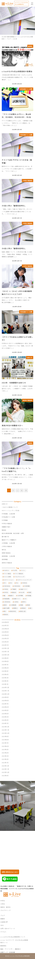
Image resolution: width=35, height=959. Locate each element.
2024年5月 (5, 710)
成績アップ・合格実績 (7, 952)
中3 (17, 583)
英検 (21, 605)
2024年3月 (5, 717)
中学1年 (24, 583)
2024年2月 (5, 720)
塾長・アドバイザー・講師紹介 (10, 949)
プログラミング (19, 577)
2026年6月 (5, 629)
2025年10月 (5, 655)
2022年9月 (5, 775)
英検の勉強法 (6, 553)
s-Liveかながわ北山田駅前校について (12, 937)
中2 (11, 583)
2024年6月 (5, 707)
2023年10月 (5, 733)
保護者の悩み (6, 527)
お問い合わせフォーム (7, 928)
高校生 (6, 614)
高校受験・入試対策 (8, 556)
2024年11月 (5, 691)
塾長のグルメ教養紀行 (9, 540)
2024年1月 (5, 723)
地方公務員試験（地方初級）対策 (13, 533)
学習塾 (29, 595)
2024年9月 (5, 697)
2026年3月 (5, 638)
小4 (25, 599)
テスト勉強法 (19, 573)
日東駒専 (13, 605)
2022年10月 (5, 772)
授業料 (2, 919)
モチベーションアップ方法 (10, 510)
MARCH (6, 570)
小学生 (16, 602)
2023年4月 (5, 753)
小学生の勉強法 (7, 546)
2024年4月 (5, 714)
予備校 (14, 589)
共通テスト (23, 589)
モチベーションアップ (24, 580)
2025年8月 (5, 661)
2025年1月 (5, 684)
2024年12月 (5, 687)
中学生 (6, 589)
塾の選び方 (5, 536)
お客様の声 (4, 922)
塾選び (11, 595)
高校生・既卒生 (5, 907)
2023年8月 (5, 740)
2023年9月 (5, 736)
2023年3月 (5, 756)
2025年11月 (5, 651)
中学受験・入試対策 (8, 514)
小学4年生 (7, 602)
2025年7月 (5, 665)
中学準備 (5, 520)
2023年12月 (5, 727)
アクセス (3, 932)
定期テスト (16, 599)
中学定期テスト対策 (8, 517)
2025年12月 (5, 648)
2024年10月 (5, 694)
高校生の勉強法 (7, 563)
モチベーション (8, 580)
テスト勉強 (7, 573)
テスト (23, 570)
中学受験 (27, 586)
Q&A (2, 925)
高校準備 (5, 559)
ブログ (2, 915)
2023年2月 (5, 759)
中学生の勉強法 (7, 523)
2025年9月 (5, 658)
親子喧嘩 (6, 608)
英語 (28, 605)
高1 (31, 608)
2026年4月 (5, 635)
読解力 (15, 608)
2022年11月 (5, 769)
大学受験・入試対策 (8, 543)
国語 (29, 592)
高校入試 (22, 611)
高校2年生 (13, 611)
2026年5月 (5, 632)
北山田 (22, 592)
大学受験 (20, 595)
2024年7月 (5, 704)
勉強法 (4, 530)
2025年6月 (5, 668)
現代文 (4, 550)
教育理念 (3, 946)
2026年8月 (5, 622)
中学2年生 (17, 586)
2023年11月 (5, 730)
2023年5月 (5, 749)
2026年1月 (5, 645)
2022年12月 (5, 766)
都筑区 (24, 608)
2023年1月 (5, 763)
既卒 (5, 605)
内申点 (6, 592)
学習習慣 (6, 599)
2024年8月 (5, 700)
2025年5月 (5, 671)
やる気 (15, 570)
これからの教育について (10, 507)
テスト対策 (7, 577)
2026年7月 (5, 625)
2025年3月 (5, 678)
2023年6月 (5, 746)
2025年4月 (5, 674)
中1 (5, 583)
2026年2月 (5, 642)
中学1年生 (7, 586)
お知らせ (5, 504)
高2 (5, 611)
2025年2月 (5, 681)
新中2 (24, 602)
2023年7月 (5, 743)
